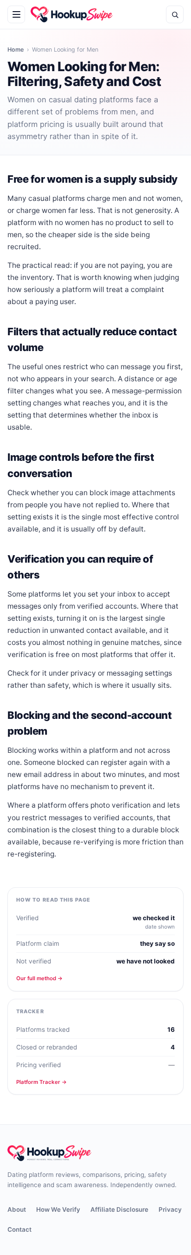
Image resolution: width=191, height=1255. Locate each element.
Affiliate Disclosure (119, 1209)
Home (15, 49)
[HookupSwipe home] (72, 14)
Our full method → (39, 978)
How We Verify (58, 1209)
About (16, 1209)
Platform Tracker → (41, 1082)
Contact (19, 1229)
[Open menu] (16, 14)
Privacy (170, 1209)
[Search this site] (175, 14)
